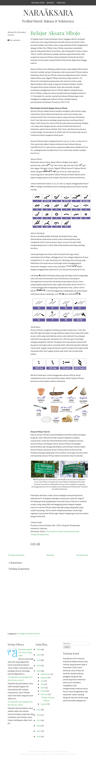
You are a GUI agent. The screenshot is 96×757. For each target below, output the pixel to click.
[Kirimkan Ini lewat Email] (31, 544)
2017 (38, 731)
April (43, 687)
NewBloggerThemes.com (66, 754)
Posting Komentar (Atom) (29, 633)
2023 (38, 665)
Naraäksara (48, 12)
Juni (42, 681)
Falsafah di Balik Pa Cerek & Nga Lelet (25, 652)
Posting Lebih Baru (16, 555)
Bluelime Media (34, 754)
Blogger (65, 751)
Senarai (50, 3)
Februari (44, 694)
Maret (43, 691)
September (45, 674)
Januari (44, 704)
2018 (38, 725)
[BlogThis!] (34, 544)
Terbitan (60, 3)
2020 (38, 715)
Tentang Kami (37, 3)
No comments (15, 40)
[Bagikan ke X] (36, 544)
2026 (38, 649)
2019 (38, 720)
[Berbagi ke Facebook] (39, 544)
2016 (38, 736)
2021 (38, 709)
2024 (38, 660)
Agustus (44, 677)
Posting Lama (82, 555)
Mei (42, 684)
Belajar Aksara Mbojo (55, 32)
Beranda (50, 555)
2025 (38, 655)
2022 (38, 671)
